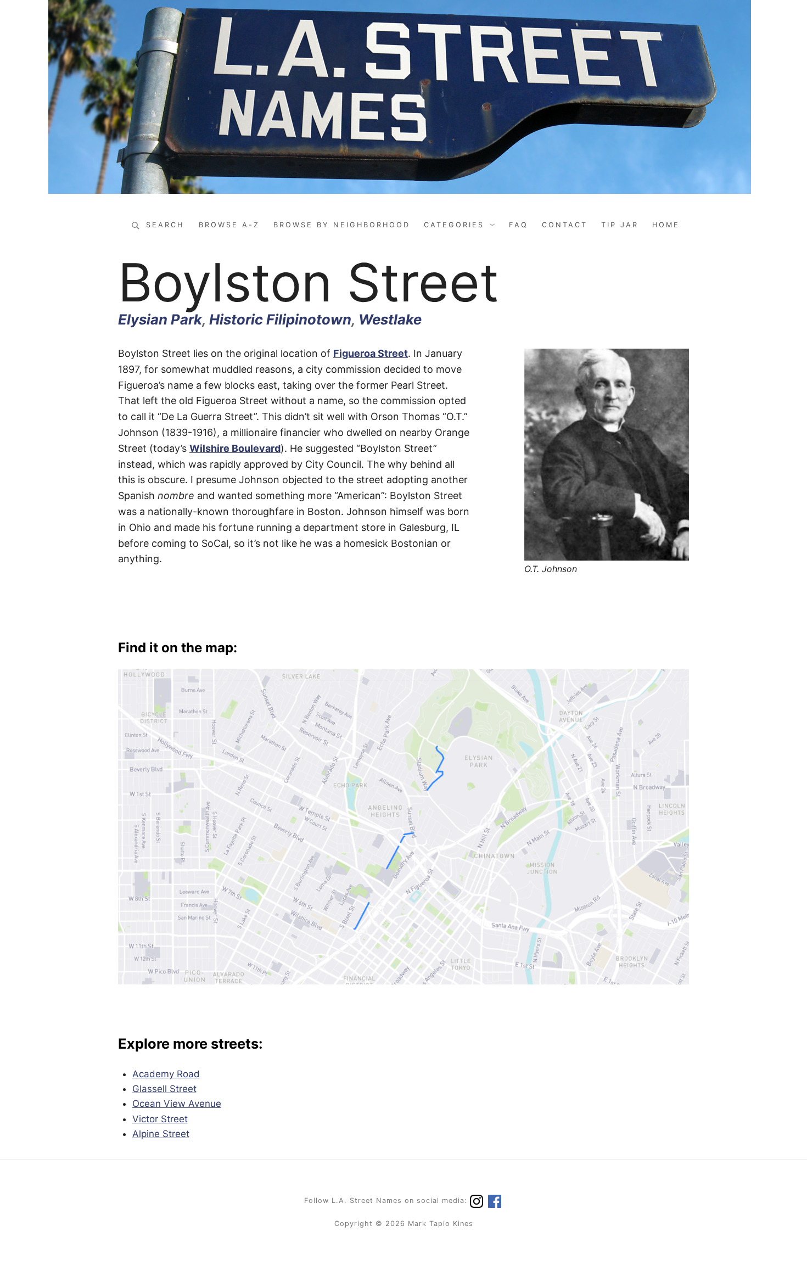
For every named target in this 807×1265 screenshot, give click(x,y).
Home (666, 225)
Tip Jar (619, 225)
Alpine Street (160, 1133)
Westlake (390, 319)
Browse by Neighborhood (341, 225)
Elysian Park (160, 319)
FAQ (518, 225)
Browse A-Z (229, 225)
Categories (454, 225)
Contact (564, 225)
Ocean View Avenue (176, 1103)
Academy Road (166, 1073)
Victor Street (160, 1118)
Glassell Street (164, 1088)
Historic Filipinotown (280, 319)
